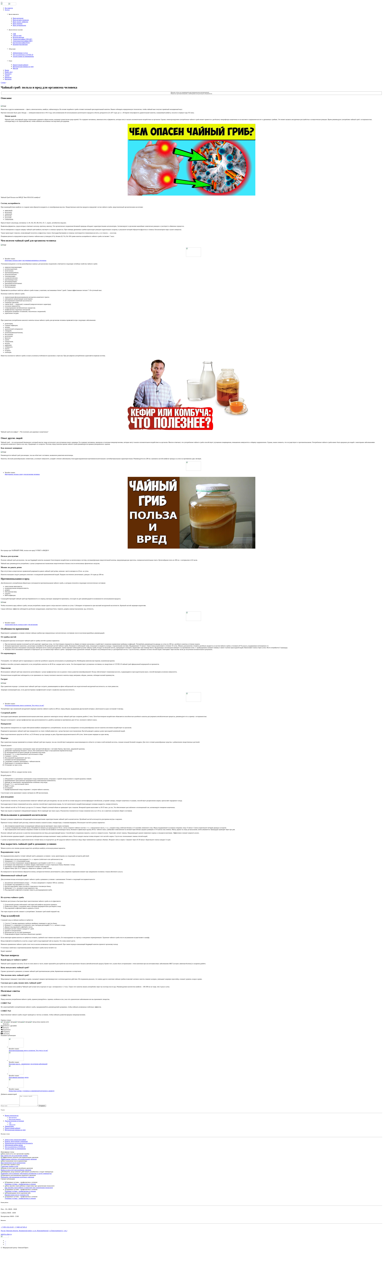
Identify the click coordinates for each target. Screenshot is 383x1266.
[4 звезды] (26, 1022)
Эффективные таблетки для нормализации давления (19, 1159)
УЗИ (14, 34)
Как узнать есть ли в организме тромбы (14, 1155)
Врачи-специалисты (11, 1115)
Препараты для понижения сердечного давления (17, 1177)
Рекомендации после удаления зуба (17, 1195)
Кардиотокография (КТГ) (21, 43)
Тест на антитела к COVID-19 (23, 54)
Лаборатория (9, 1126)
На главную (9, 8)
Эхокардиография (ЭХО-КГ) (22, 39)
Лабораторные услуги (20, 53)
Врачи (7, 70)
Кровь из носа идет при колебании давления (16, 1170)
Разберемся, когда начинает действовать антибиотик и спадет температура (26, 1173)
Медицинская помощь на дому (23, 66)
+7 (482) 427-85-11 (20, 1227)
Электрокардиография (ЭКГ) (23, 41)
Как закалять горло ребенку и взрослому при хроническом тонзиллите (29, 1187)
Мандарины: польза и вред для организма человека (22, 474)
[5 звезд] (33, 1022)
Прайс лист (9, 72)
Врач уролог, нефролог (20, 22)
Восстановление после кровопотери (13, 1163)
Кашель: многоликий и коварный (16, 1141)
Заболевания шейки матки (14, 1145)
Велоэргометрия (18, 37)
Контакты (8, 79)
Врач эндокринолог (19, 25)
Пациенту (8, 74)
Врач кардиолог (18, 18)
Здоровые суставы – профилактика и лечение (20, 1184)
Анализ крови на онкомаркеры (23, 56)
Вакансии (8, 77)
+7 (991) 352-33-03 (7, 1227)
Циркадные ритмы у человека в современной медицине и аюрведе (31, 1091)
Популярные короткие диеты (19, 1077)
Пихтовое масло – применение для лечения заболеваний (28, 1064)
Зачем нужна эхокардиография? (15, 1139)
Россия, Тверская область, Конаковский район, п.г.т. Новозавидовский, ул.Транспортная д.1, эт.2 (34, 1231)
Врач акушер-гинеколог (21, 20)
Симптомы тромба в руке (9, 1166)
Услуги (7, 10)
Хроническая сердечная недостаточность (19, 1143)
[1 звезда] (4, 1022)
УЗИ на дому (17, 35)
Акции (7, 75)
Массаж (15, 68)
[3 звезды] (19, 1022)
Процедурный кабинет (20, 65)
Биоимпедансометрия (20, 44)
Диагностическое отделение (14, 1121)
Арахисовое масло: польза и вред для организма (21, 624)
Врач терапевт (17, 23)
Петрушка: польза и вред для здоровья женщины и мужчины (25, 260)
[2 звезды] (11, 1022)
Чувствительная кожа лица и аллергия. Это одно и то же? (24, 705)
